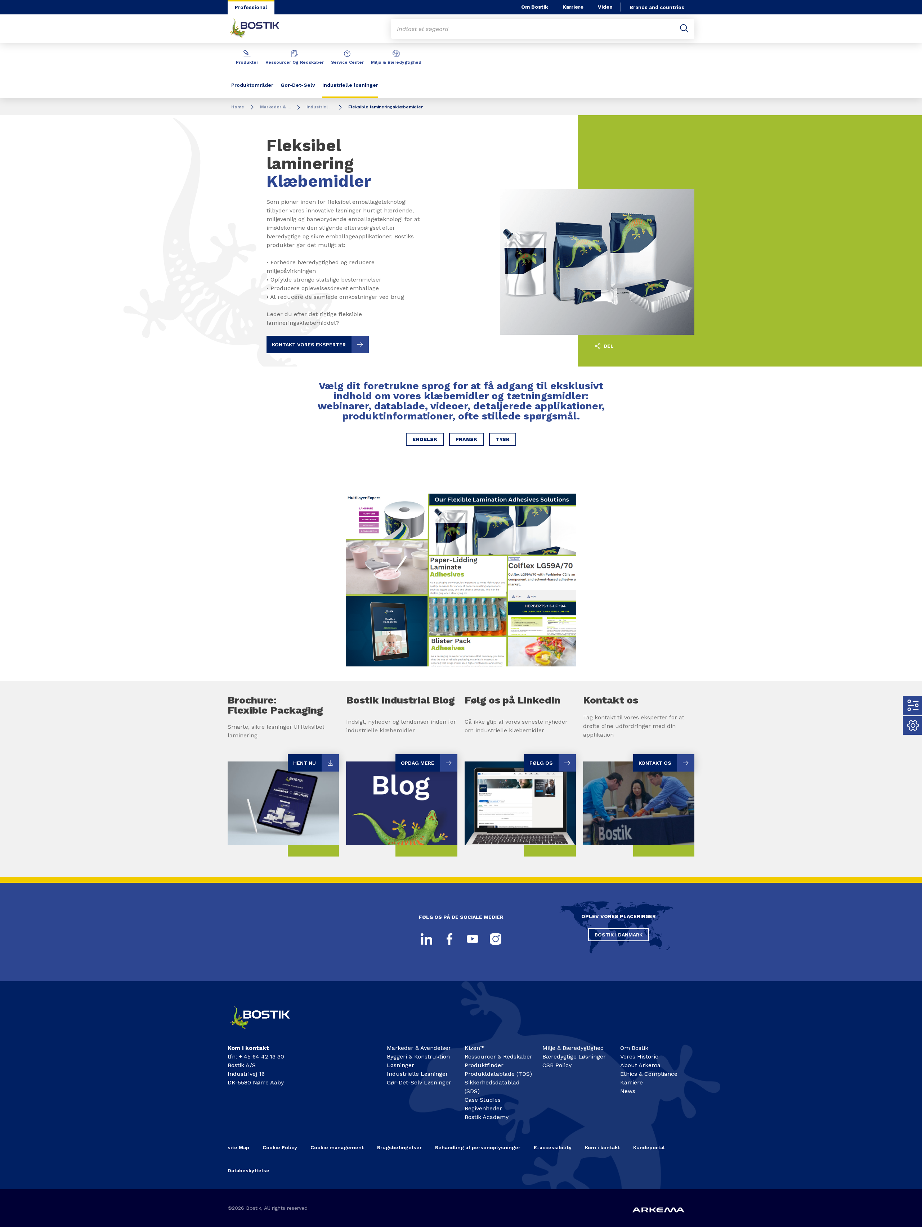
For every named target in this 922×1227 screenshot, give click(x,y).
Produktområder (252, 85)
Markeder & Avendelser (419, 1047)
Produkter (247, 62)
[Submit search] (684, 29)
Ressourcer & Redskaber (498, 1056)
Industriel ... (319, 106)
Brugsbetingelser (399, 1147)
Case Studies (483, 1099)
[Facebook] (449, 939)
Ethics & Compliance (648, 1073)
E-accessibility (553, 1147)
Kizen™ (475, 1047)
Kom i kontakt (602, 1147)
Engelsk (424, 439)
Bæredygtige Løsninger (574, 1056)
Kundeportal (649, 1147)
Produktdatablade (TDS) (498, 1073)
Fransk (466, 439)
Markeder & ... (275, 106)
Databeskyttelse (248, 1170)
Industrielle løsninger (350, 85)
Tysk (503, 439)
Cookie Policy (280, 1147)
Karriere (573, 7)
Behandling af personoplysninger (477, 1147)
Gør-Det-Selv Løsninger (419, 1082)
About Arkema (640, 1065)
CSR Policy (557, 1065)
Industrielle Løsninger (417, 1073)
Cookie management (337, 1147)
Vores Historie (639, 1056)
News (627, 1091)
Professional (251, 7)
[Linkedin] (426, 939)
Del (608, 346)
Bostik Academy (487, 1117)
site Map (238, 1147)
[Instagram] (495, 939)
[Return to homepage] (260, 28)
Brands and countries (657, 7)
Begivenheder (483, 1108)
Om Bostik (534, 7)
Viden (605, 7)
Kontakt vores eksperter (309, 344)
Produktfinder (484, 1065)
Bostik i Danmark (619, 935)
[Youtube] (472, 939)
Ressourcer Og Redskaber (294, 62)
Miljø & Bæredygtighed (396, 62)
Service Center (347, 62)
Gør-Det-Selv (298, 85)
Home (237, 106)
